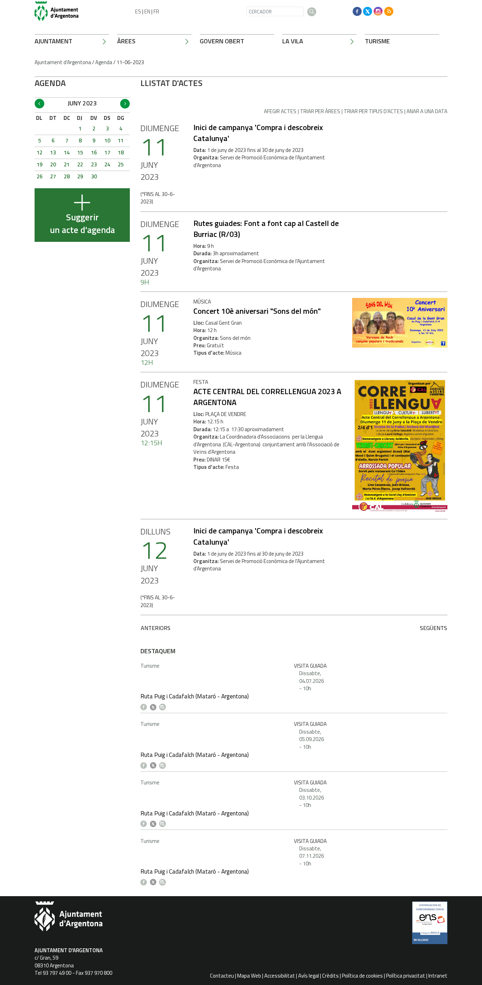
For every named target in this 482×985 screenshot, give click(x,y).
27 (53, 176)
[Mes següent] (125, 104)
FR (156, 11)
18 (120, 152)
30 (94, 176)
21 (67, 164)
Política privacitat (405, 976)
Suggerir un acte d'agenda (82, 223)
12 (39, 152)
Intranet (437, 976)
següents (433, 628)
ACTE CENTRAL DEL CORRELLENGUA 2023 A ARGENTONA (267, 396)
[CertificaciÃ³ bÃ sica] (429, 925)
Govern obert (222, 41)
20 (53, 164)
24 (107, 164)
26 (39, 176)
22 (80, 164)
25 (120, 164)
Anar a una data (426, 111)
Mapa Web (249, 976)
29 (80, 176)
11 (120, 140)
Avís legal (308, 976)
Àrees (126, 41)
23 (94, 164)
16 (94, 152)
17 (107, 152)
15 (80, 152)
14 (67, 152)
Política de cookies (362, 976)
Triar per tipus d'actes (373, 111)
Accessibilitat (279, 976)
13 (53, 152)
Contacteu (222, 976)
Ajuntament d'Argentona (63, 62)
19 (39, 164)
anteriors (155, 628)
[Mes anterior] (39, 104)
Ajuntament (53, 41)
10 (107, 140)
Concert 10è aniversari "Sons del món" (257, 311)
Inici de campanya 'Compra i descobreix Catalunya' (258, 132)
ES (138, 11)
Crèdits (330, 976)
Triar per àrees (320, 111)
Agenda (103, 62)
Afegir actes (280, 111)
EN (147, 11)
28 (67, 176)
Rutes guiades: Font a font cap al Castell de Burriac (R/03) (266, 228)
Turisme (377, 41)
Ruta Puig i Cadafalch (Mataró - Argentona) (194, 696)
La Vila (292, 41)
